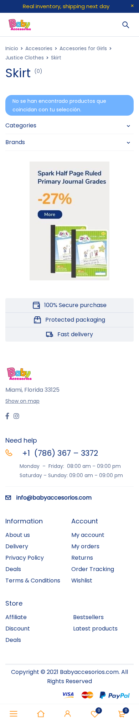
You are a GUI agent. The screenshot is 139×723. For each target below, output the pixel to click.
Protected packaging (75, 320)
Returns (82, 558)
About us (17, 535)
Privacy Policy (24, 558)
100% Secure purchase (75, 305)
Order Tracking (92, 569)
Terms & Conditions (32, 580)
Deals (13, 569)
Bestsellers (88, 617)
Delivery (16, 546)
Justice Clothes (24, 57)
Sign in (68, 714)
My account (87, 535)
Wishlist (99, 710)
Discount (17, 628)
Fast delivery (75, 334)
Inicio (11, 48)
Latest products (95, 628)
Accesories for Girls (83, 48)
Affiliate (16, 617)
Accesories (38, 48)
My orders (85, 546)
